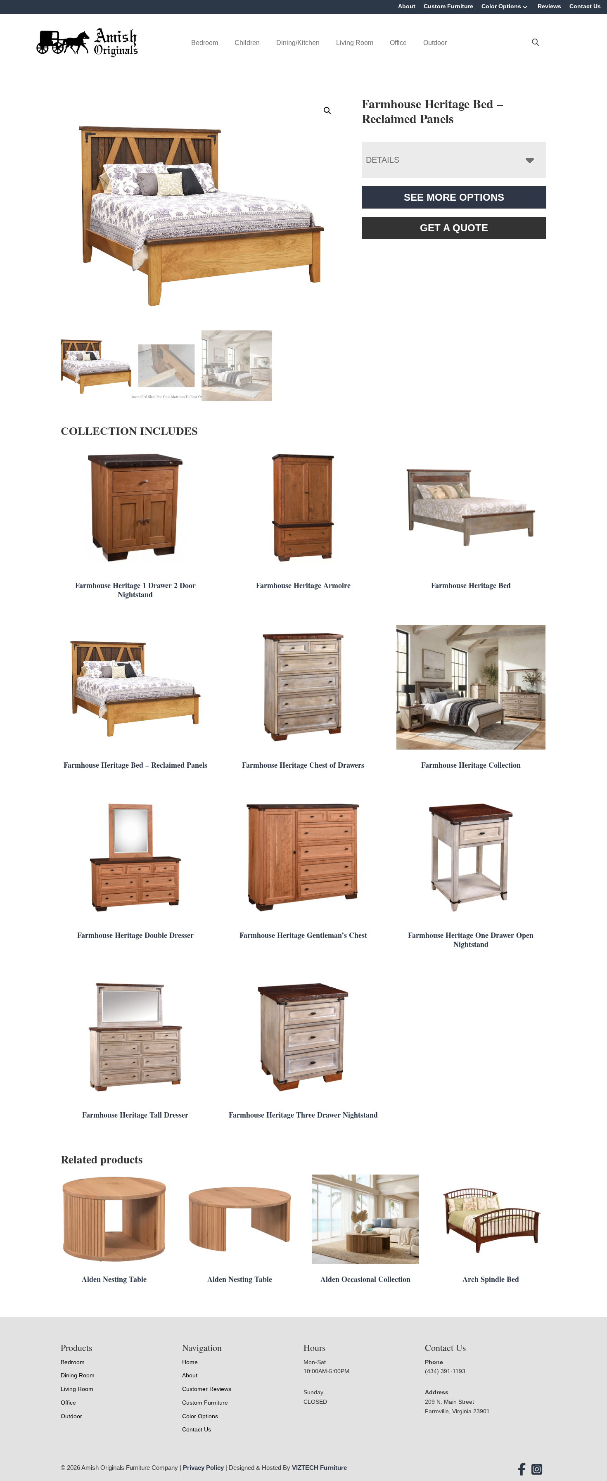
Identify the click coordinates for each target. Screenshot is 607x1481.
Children (247, 42)
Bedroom (204, 42)
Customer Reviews (206, 1389)
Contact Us (585, 6)
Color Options (501, 6)
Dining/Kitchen (298, 42)
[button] (327, 110)
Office (398, 42)
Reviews (549, 6)
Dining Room (78, 1375)
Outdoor (435, 42)
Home (190, 1362)
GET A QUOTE (454, 227)
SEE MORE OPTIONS (454, 197)
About (406, 6)
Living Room (354, 42)
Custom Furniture (448, 6)
